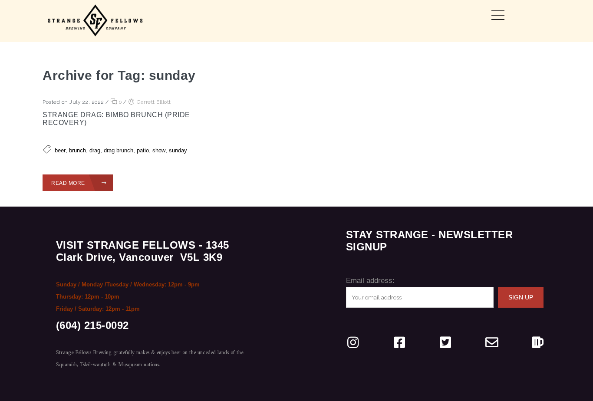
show (158, 150)
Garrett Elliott (154, 102)
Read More (68, 183)
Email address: (370, 280)
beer (60, 150)
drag (94, 150)
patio (143, 150)
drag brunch (118, 150)
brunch (77, 150)
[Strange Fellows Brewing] (96, 21)
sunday (178, 150)
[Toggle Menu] (497, 15)
